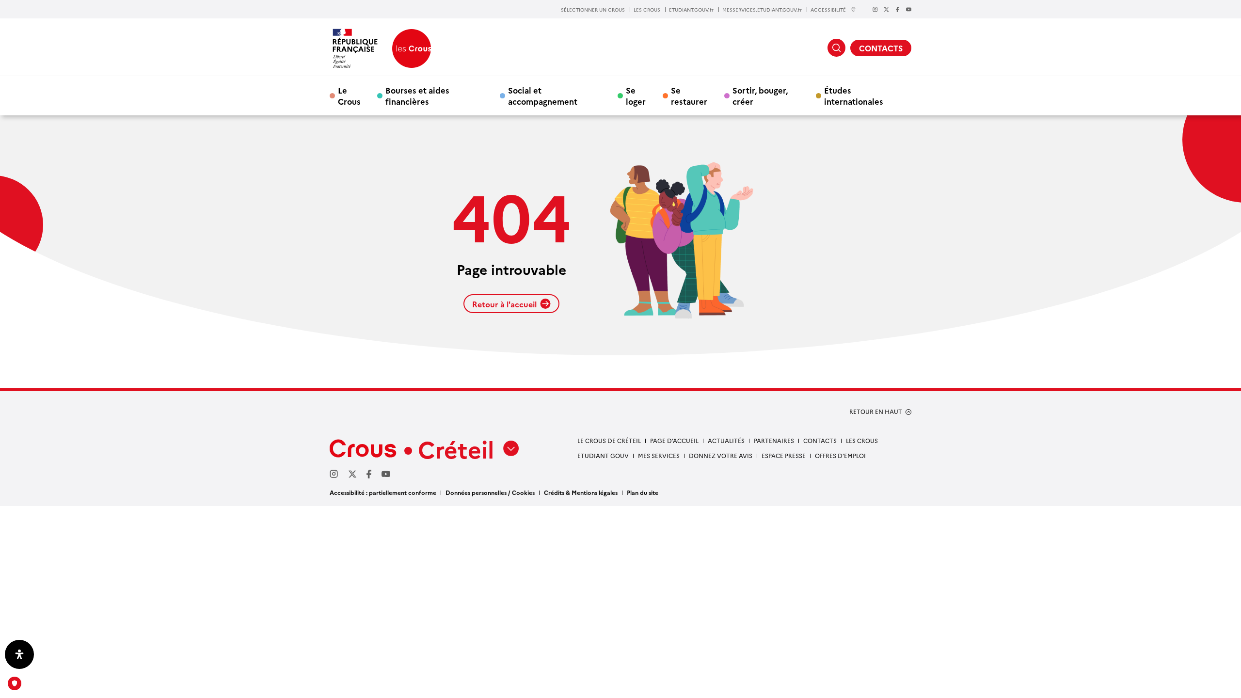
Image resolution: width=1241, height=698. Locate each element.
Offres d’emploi (840, 455)
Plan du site (642, 492)
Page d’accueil (674, 440)
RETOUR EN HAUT (875, 411)
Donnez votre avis (720, 455)
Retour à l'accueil (504, 304)
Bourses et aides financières (417, 95)
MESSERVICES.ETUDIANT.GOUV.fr (762, 9)
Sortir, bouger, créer (760, 95)
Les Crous (862, 440)
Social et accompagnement (542, 95)
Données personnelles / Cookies (490, 492)
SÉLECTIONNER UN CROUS (593, 9)
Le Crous (349, 95)
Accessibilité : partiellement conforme (383, 492)
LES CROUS (647, 9)
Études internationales (853, 95)
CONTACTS (881, 48)
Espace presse (784, 455)
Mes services (659, 455)
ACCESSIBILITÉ (828, 9)
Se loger (636, 95)
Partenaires (774, 440)
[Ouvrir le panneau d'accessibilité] (19, 654)
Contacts (820, 440)
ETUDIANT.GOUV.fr (691, 9)
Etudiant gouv (603, 455)
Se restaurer (689, 95)
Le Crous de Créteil (609, 440)
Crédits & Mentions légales (581, 492)
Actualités (726, 440)
